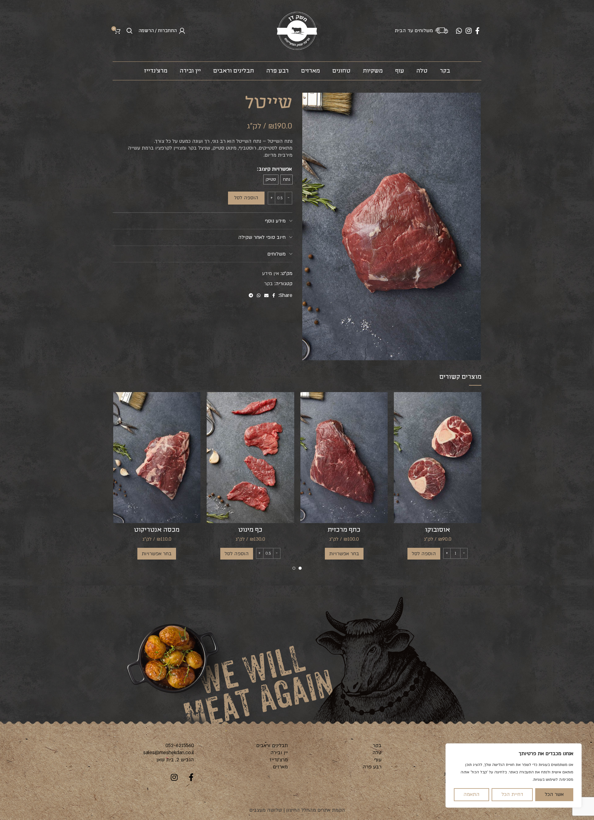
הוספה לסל (246, 197)
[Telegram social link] (251, 295)
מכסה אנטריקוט (156, 530)
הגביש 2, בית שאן (175, 759)
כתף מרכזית (344, 530)
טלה (376, 752)
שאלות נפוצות (460, 759)
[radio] (286, 179)
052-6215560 (180, 745)
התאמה (471, 794)
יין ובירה (279, 752)
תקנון (469, 766)
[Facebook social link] (477, 30)
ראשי (470, 745)
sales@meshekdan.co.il (168, 752)
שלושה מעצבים (265, 810)
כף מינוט (250, 530)
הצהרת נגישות (460, 781)
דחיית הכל (512, 794)
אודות (469, 752)
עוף (377, 759)
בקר (268, 283)
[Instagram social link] (468, 30)
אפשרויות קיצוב (275, 169)
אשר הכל (554, 794)
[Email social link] (266, 295)
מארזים (280, 766)
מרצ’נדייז (278, 759)
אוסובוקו (437, 530)
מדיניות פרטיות (459, 774)
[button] (423, 554)
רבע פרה (372, 766)
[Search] (129, 31)
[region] (514, 775)
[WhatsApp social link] (459, 30)
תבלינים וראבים (272, 745)
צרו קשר (466, 788)
